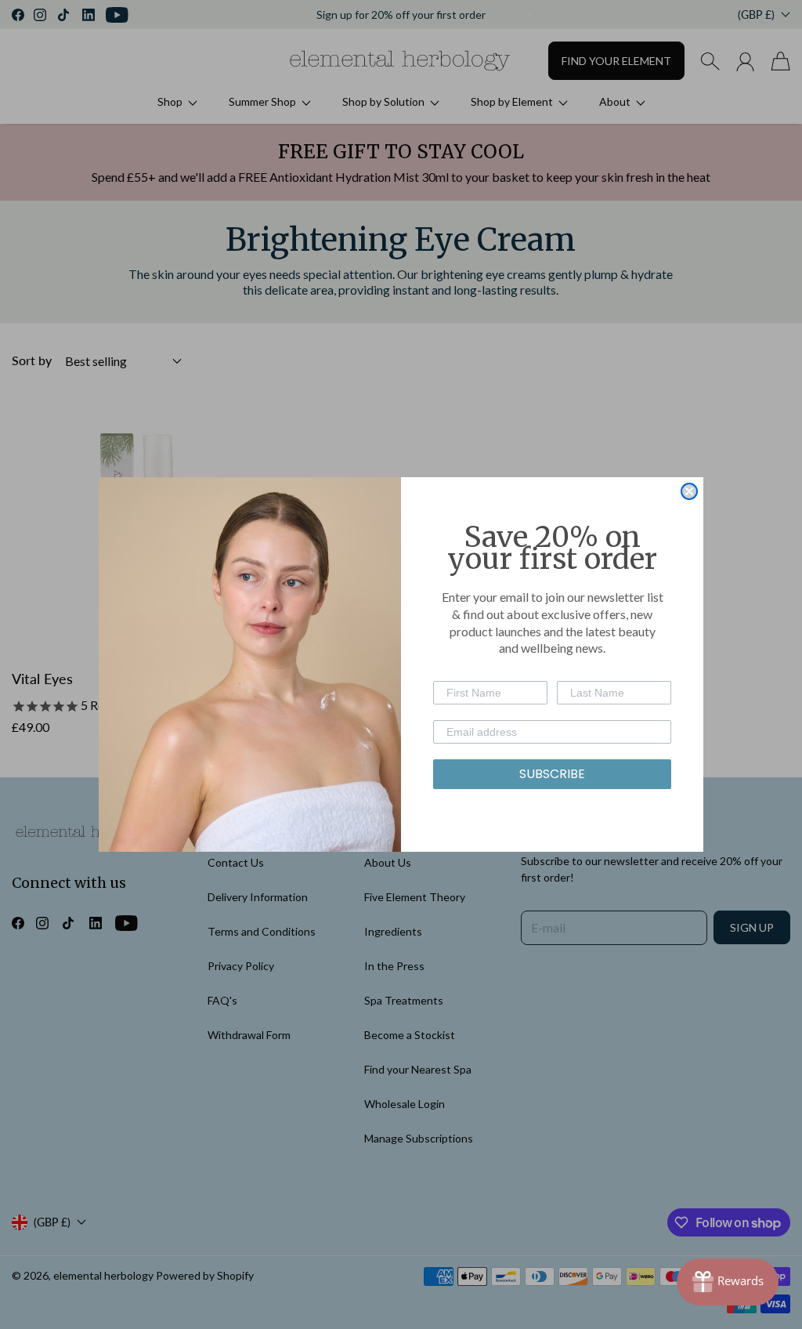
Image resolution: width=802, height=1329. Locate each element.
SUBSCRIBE (552, 774)
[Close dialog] (689, 491)
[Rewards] (728, 1281)
